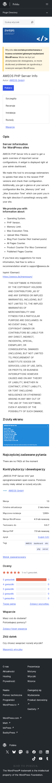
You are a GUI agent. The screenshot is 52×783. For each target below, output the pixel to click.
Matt (7, 723)
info (46, 543)
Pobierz (8, 88)
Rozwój (9, 120)
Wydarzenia (33, 695)
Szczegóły (11, 98)
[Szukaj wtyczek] (32, 22)
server (45, 549)
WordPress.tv (11, 704)
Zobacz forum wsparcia (15, 628)
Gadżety (33, 709)
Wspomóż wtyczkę (12, 649)
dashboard (38, 543)
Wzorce (31, 681)
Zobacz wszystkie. (39, 604)
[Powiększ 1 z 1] (45, 427)
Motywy (31, 671)
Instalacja (10, 112)
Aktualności (8, 671)
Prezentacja (33, 666)
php (38, 549)
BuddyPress (10, 732)
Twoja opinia (9, 604)
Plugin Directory (10, 12)
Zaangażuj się (34, 690)
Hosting (7, 676)
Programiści (9, 700)
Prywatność (9, 681)
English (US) (43, 537)
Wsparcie (10, 127)
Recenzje (10, 105)
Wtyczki (31, 676)
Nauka (6, 690)
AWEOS (29, 543)
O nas (6, 666)
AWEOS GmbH (16, 80)
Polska (12, 745)
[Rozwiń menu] (47, 4)
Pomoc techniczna (12, 695)
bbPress (8, 727)
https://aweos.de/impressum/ (17, 276)
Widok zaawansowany (14, 557)
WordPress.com (12, 718)
